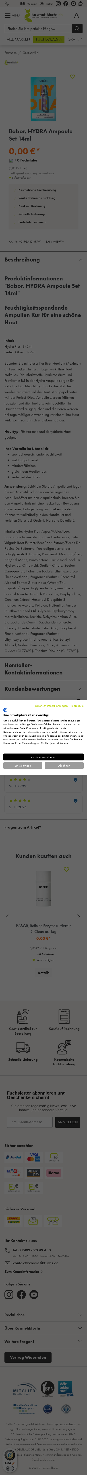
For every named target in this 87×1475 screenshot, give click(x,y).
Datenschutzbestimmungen (51, 706)
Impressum (77, 706)
